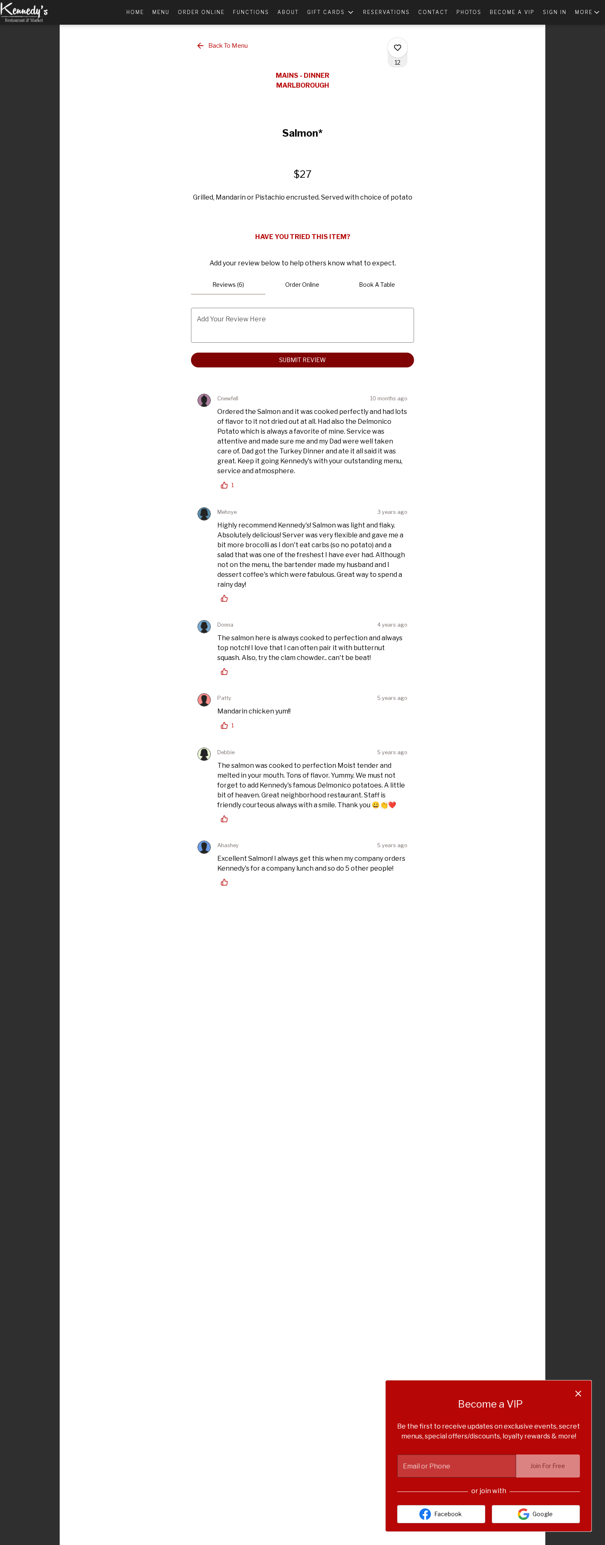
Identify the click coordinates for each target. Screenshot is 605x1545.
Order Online (201, 12)
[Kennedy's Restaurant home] (37, 12)
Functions (251, 12)
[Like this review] (226, 598)
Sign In (555, 12)
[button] (331, 12)
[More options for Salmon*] (397, 48)
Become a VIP (512, 12)
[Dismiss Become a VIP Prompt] (578, 1393)
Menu (161, 12)
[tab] (228, 285)
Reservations (386, 12)
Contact (433, 12)
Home (135, 12)
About (288, 12)
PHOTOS (469, 12)
